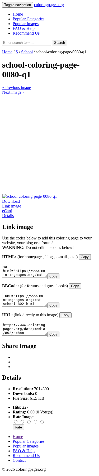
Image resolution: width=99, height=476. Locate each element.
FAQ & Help (24, 28)
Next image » (13, 92)
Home (18, 14)
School (27, 52)
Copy (85, 257)
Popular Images (26, 23)
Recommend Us (26, 33)
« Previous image (16, 87)
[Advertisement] (49, 144)
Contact (19, 460)
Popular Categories (28, 19)
